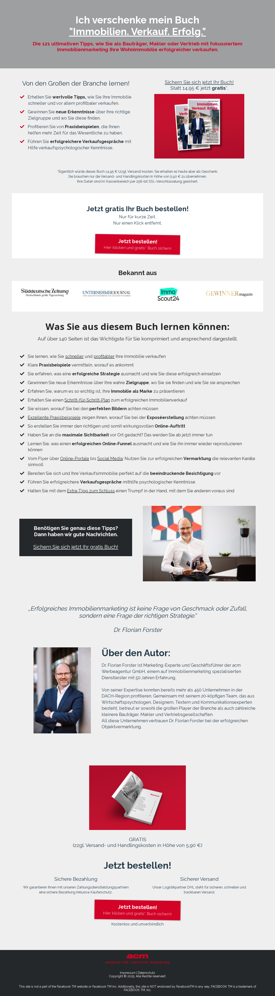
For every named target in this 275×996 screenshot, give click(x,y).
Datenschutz (146, 972)
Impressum (128, 972)
